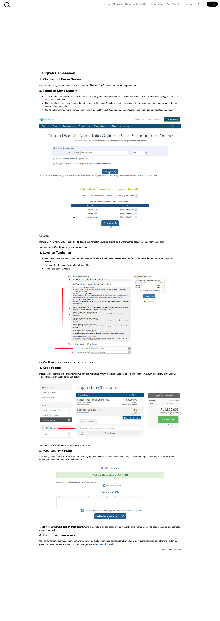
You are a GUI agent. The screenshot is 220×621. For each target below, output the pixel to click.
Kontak (188, 4)
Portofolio (177, 4)
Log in (212, 4)
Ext (168, 4)
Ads (136, 4)
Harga (128, 4)
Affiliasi (144, 4)
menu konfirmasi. (103, 544)
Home (107, 4)
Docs (199, 4)
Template (117, 4)
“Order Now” (96, 85)
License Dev (157, 4)
